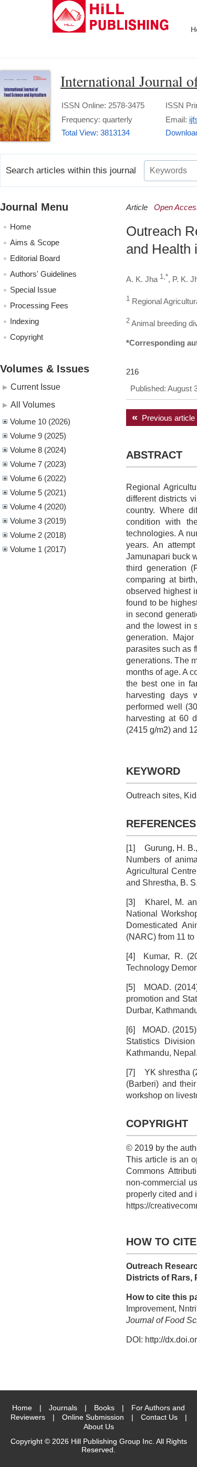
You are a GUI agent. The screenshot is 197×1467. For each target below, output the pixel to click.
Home (20, 226)
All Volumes (33, 404)
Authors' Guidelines (43, 273)
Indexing (24, 321)
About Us (99, 1426)
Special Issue (33, 289)
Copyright (26, 336)
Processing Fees (39, 305)
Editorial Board (35, 258)
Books (104, 1407)
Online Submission (93, 1417)
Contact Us (159, 1417)
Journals (63, 1407)
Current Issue (35, 386)
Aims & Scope (34, 242)
